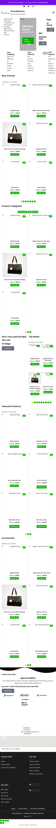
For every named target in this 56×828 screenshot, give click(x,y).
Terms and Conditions (8, 767)
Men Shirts (4, 793)
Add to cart (14, 116)
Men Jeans (4, 789)
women (35, 212)
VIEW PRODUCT (27, 41)
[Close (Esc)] (8, 820)
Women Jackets (34, 767)
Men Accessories (6, 799)
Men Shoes (4, 796)
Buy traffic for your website (11, 749)
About (3, 761)
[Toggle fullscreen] (3, 820)
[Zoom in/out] (1, 820)
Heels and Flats (34, 771)
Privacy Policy (5, 764)
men (29, 212)
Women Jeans (34, 761)
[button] (4, 695)
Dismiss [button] (45, 2)
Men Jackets (5, 802)
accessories (22, 212)
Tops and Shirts (34, 764)
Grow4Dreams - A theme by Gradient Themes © (28, 813)
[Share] (6, 820)
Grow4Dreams (18, 11)
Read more (41, 487)
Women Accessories (36, 774)
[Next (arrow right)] (3, 823)
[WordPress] (23, 723)
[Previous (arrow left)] (1, 823)
